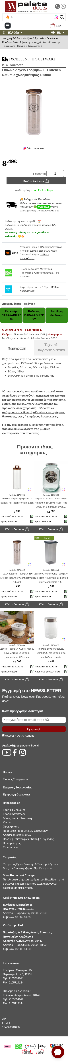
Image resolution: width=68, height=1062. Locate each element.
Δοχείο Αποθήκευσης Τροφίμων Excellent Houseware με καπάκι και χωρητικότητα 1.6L (51, 577)
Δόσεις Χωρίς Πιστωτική (17, 818)
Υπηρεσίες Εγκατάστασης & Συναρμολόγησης (30, 864)
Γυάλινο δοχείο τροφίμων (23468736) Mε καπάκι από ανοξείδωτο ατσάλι (51, 652)
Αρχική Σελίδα (12, 38)
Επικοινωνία (10, 847)
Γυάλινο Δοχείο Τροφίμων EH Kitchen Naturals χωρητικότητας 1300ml (17, 577)
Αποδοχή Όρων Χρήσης (19, 735)
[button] (62, 17)
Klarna (7, 822)
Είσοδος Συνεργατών (15, 779)
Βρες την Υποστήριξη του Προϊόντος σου (27, 868)
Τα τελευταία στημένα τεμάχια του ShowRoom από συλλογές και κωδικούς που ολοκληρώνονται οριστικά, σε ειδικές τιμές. (33, 881)
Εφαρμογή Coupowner (16, 794)
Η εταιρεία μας (11, 843)
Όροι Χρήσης (11, 826)
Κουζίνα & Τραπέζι (33, 38)
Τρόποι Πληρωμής (14, 809)
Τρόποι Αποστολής (14, 813)
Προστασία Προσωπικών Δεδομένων (25, 830)
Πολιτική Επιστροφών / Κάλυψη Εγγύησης (28, 838)
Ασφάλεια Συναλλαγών (17, 834)
